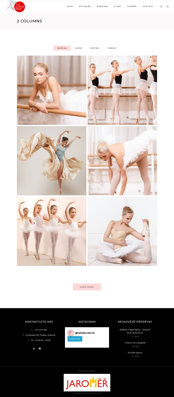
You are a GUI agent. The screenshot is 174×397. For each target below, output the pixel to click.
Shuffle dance (135, 352)
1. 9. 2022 (135, 336)
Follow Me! (75, 339)
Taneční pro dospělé (135, 343)
